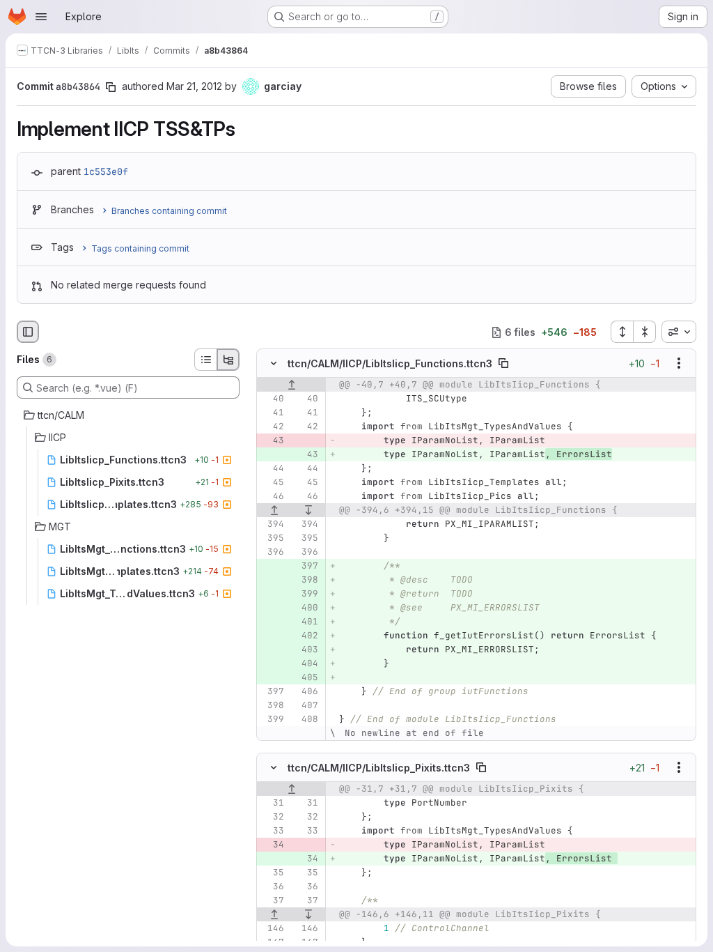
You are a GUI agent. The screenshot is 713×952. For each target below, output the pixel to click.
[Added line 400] (306, 608)
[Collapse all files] (645, 332)
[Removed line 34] (272, 845)
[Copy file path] (503, 363)
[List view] (205, 359)
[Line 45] (272, 483)
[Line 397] (272, 692)
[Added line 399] (306, 594)
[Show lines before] (291, 385)
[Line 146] (272, 928)
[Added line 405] (306, 678)
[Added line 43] (306, 455)
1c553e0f (106, 171)
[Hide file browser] (28, 332)
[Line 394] (272, 525)
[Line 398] (272, 706)
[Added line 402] (306, 636)
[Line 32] (272, 817)
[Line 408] (306, 720)
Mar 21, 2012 (194, 86)
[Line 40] (272, 399)
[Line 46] (272, 497)
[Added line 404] (306, 664)
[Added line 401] (306, 622)
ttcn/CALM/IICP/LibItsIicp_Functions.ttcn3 (390, 363)
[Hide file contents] (273, 363)
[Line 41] (272, 413)
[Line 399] (272, 720)
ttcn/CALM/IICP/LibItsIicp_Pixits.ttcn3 (379, 767)
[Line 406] (306, 692)
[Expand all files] (622, 332)
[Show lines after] (309, 511)
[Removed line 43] (272, 441)
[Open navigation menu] (41, 17)
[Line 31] (272, 803)
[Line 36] (272, 886)
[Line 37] (272, 900)
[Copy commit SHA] (110, 87)
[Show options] (679, 363)
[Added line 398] (306, 581)
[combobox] (678, 332)
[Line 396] (272, 553)
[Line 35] (272, 873)
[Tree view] (228, 359)
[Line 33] (272, 831)
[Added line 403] (306, 650)
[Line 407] (306, 706)
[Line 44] (272, 469)
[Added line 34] (306, 859)
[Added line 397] (306, 567)
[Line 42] (272, 427)
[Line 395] (272, 539)
